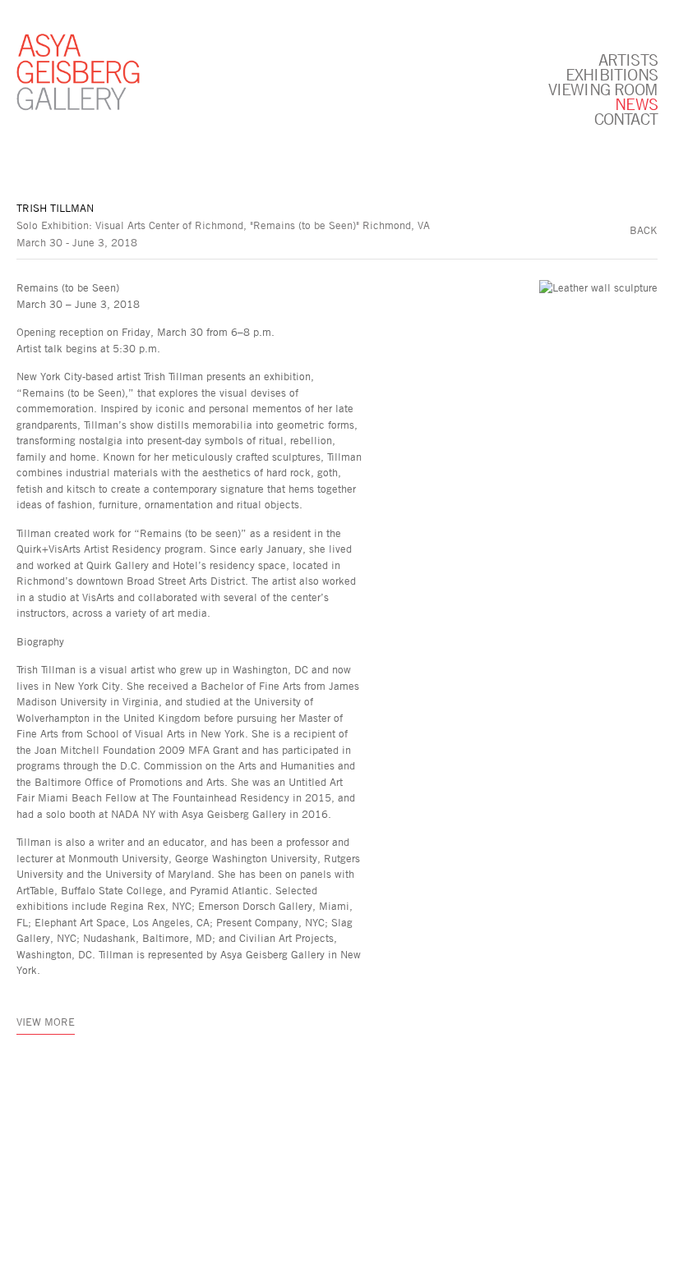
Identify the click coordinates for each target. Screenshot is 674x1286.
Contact (626, 118)
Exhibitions (612, 74)
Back (644, 230)
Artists (628, 59)
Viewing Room (603, 88)
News (636, 103)
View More (45, 1021)
